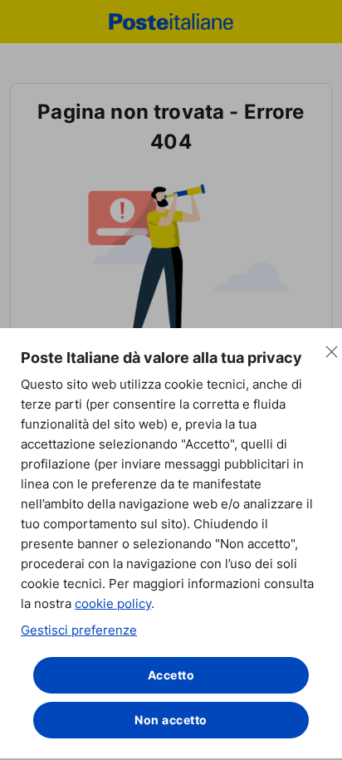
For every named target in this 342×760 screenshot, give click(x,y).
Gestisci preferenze (79, 630)
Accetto (171, 675)
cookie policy (113, 603)
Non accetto (171, 720)
